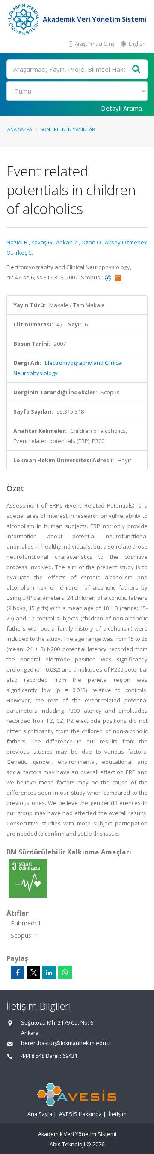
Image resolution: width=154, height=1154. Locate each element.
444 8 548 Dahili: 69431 (49, 1056)
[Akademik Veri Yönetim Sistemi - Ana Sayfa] (24, 19)
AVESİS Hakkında (80, 1114)
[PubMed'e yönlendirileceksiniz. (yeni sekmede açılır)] (109, 277)
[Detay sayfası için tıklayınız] (27, 878)
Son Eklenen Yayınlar (67, 129)
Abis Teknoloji (67, 1144)
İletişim (118, 1114)
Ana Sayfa (19, 129)
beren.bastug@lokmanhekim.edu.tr (66, 1043)
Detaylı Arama (121, 108)
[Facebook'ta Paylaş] (17, 972)
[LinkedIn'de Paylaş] (49, 972)
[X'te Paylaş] (33, 972)
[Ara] (136, 69)
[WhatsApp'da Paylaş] (65, 972)
